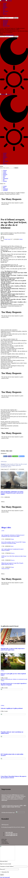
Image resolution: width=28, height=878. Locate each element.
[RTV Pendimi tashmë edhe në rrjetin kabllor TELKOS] (13, 736)
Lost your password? (5, 877)
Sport (12, 546)
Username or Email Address (6, 866)
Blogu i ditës (6, 527)
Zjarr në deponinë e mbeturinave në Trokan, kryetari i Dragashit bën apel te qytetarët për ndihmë (12, 493)
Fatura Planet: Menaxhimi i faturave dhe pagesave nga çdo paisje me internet (13, 777)
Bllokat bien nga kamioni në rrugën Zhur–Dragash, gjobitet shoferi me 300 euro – (12, 564)
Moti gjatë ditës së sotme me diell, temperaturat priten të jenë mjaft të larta (12, 649)
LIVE (2, 530)
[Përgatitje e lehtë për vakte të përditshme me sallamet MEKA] (13, 714)
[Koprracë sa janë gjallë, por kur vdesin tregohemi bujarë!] (13, 669)
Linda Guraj (7, 239)
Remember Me (5, 872)
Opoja (12, 539)
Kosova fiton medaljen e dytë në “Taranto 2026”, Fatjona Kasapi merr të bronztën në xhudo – (13, 542)
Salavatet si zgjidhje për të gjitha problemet (12, 708)
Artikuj (20, 239)
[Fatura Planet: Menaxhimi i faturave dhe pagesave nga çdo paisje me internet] (13, 758)
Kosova (12, 553)
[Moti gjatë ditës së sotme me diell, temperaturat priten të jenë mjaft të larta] (13, 644)
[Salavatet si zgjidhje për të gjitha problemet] (12, 689)
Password (2, 869)
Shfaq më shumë (10, 35)
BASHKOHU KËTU (6, 466)
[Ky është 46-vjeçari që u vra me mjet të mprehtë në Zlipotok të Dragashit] (14, 679)
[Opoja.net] (6, 0)
